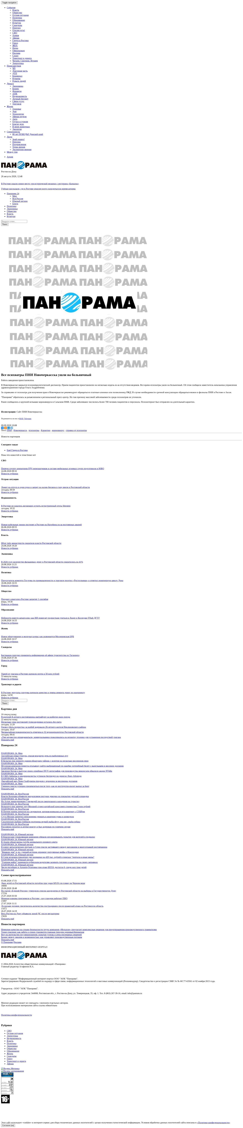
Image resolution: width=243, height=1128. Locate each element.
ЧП (13, 68)
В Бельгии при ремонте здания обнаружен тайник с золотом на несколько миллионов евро (44, 761)
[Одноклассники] (5, 428)
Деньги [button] (10, 83)
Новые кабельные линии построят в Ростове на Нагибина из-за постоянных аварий (41, 524)
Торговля (16, 104)
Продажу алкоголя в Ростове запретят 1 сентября (24, 599)
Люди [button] (9, 137)
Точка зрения (18, 147)
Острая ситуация (20, 15)
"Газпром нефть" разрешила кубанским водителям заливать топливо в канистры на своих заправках (49, 862)
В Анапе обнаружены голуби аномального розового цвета (29, 842)
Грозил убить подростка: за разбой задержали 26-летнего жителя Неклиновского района (43, 727)
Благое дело (18, 124)
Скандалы (17, 25)
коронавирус (58, 430)
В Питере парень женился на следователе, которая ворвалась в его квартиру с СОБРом (43, 811)
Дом (14, 111)
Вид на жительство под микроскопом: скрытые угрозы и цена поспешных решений (41, 934)
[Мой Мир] (8, 428)
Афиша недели (19, 116)
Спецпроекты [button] (13, 132)
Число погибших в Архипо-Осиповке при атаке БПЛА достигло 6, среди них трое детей (43, 867)
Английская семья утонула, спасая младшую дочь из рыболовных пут (34, 756)
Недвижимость (19, 96)
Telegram (27, 418)
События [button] (11, 7)
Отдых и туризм (20, 121)
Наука (15, 48)
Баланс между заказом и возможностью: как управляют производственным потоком (41, 937)
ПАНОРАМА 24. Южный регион (17, 834)
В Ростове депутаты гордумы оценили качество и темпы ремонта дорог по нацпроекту (43, 692)
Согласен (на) (8, 1125)
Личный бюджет (20, 99)
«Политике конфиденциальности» (213, 1122)
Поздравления (19, 144)
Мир (14, 196)
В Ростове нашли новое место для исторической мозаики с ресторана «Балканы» (40, 183)
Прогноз (16, 28)
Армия (15, 35)
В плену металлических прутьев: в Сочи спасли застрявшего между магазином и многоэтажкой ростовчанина (54, 847)
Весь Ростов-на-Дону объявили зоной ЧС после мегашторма (30, 913)
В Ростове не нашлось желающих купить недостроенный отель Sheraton (35, 506)
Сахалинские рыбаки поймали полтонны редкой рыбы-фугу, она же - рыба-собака (40, 821)
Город (15, 43)
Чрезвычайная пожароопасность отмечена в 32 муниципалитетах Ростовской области (42, 732)
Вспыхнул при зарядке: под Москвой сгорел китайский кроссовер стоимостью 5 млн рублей (45, 806)
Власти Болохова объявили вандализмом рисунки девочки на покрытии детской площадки (45, 796)
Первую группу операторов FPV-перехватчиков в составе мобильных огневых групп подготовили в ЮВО (52, 468)
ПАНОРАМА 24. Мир (11, 753)
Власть (15, 10)
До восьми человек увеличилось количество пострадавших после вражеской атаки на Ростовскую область (52, 906)
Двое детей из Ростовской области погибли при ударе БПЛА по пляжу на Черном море (43, 883)
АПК (14, 94)
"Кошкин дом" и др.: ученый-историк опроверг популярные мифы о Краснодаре (40, 852)
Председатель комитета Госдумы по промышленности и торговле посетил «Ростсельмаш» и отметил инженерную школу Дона (62, 580)
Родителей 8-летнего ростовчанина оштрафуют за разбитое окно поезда (35, 717)
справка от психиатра (76, 430)
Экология (17, 129)
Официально (18, 50)
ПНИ (9, 430)
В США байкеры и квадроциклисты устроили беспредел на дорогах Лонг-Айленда (41, 776)
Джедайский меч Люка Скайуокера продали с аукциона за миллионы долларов (39, 781)
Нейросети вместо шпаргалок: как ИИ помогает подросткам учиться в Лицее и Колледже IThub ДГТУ (50, 618)
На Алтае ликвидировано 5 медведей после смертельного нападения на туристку (40, 801)
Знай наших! (18, 139)
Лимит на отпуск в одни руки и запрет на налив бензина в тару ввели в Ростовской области (45, 487)
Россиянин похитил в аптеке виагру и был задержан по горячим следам (35, 827)
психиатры (34, 430)
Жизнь (10, 1053)
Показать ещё (7, 740)
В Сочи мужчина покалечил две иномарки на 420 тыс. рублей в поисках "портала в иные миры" (47, 857)
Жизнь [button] (10, 106)
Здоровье (16, 109)
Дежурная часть (20, 71)
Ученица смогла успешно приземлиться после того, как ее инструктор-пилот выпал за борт (45, 786)
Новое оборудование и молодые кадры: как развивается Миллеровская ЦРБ (37, 636)
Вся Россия (17, 198)
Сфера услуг (18, 101)
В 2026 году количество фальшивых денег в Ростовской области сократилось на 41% (42, 562)
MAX (21, 418)
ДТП (14, 73)
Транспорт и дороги (22, 58)
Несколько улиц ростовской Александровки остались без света (31, 722)
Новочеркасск (20, 430)
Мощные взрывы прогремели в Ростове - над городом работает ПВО (34, 898)
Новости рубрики (9, 473)
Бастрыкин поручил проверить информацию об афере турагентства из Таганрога (40, 655)
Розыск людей (19, 81)
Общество (17, 12)
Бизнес (15, 88)
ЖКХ (15, 45)
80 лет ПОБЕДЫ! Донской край (27, 134)
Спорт (15, 55)
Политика (17, 17)
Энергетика (18, 63)
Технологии (18, 114)
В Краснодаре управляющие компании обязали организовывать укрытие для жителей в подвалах (48, 837)
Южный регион (20, 201)
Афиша (15, 38)
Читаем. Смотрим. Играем (25, 61)
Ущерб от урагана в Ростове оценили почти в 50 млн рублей (30, 674)
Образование (18, 20)
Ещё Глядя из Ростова (17, 450)
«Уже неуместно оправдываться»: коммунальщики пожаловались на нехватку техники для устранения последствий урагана (61, 737)
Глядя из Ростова (20, 40)
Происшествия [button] (14, 66)
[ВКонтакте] (2, 428)
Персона (16, 142)
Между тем (12, 152)
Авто (14, 119)
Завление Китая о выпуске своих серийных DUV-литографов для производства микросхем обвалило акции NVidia (56, 771)
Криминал (17, 76)
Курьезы (16, 78)
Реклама (16, 53)
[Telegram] (11, 428)
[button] (13, 193)
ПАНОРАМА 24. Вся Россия (15, 794)
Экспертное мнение (22, 149)
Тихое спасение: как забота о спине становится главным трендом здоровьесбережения (42, 932)
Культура (16, 23)
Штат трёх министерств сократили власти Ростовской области (31, 543)
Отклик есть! (18, 30)
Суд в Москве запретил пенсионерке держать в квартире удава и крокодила (37, 816)
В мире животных (21, 126)
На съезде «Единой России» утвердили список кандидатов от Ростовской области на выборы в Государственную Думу (58, 891)
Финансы (17, 91)
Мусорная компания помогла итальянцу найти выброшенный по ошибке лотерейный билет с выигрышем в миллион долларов (62, 766)
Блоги (15, 203)
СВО (14, 33)
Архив (10, 157)
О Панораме (7, 942)
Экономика (17, 86)
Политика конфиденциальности (16, 1015)
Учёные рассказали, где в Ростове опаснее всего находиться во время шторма (38, 189)
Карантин (45, 430)
